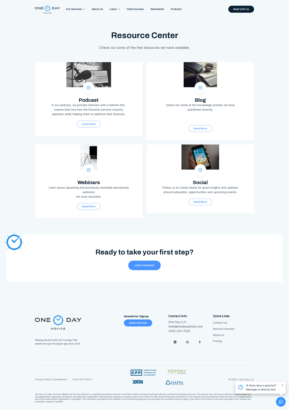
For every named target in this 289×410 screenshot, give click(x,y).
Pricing (217, 341)
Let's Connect (144, 265)
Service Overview (223, 328)
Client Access (135, 9)
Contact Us (220, 322)
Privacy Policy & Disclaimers (51, 379)
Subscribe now (138, 322)
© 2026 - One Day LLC (241, 379)
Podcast (176, 9)
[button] (75, 9)
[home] (47, 9)
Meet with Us (241, 9)
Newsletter (157, 9)
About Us (97, 9)
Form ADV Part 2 (82, 379)
